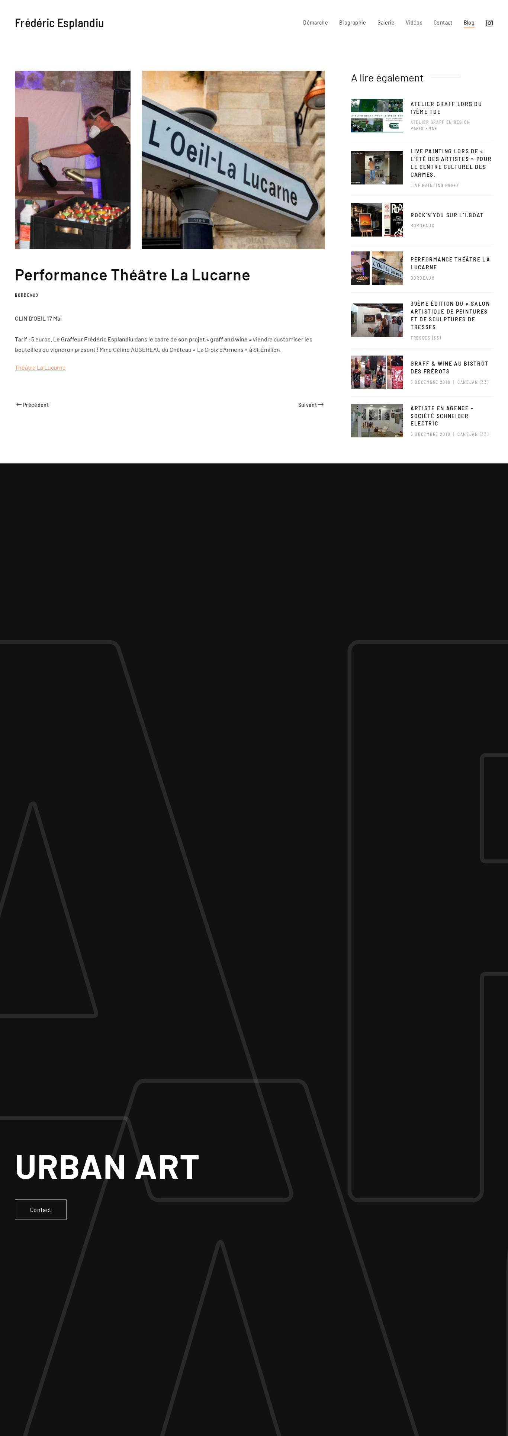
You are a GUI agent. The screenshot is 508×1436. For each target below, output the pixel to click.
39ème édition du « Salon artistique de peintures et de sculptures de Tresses (450, 315)
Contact (443, 22)
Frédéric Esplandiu (59, 22)
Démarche (315, 22)
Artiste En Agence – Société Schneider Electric (442, 415)
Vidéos (414, 22)
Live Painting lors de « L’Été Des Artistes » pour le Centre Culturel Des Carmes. (451, 162)
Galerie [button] (386, 22)
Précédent (36, 404)
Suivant (307, 404)
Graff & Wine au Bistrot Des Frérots (450, 367)
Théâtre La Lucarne (40, 367)
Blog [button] (469, 22)
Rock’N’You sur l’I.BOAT (447, 214)
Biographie (352, 22)
